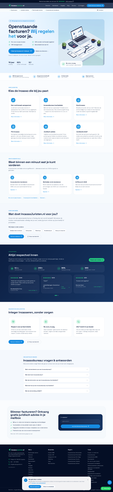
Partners (30, 474)
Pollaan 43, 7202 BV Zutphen (18, 459)
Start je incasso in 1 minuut (20, 51)
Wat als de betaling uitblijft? (33, 391)
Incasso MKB (51, 452)
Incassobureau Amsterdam (75, 452)
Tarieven (30, 457)
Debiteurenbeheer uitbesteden (95, 465)
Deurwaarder (91, 459)
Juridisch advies (24, 10)
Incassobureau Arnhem (74, 463)
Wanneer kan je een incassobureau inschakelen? (39, 385)
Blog (68, 5)
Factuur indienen (15, 236)
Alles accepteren (35, 486)
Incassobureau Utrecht (73, 459)
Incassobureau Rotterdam (74, 455)
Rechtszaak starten (37, 10)
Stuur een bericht (34, 236)
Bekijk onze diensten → (42, 51)
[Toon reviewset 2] (57, 295)
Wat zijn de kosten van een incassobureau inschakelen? (41, 380)
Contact (101, 10)
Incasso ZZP (51, 455)
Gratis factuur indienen (94, 5)
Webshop (50, 459)
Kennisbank (55, 5)
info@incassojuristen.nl (16, 464)
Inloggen (82, 5)
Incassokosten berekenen (52, 10)
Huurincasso (13, 10)
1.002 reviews (68, 1)
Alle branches (51, 463)
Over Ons (30, 470)
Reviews (74, 5)
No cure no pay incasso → (15, 197)
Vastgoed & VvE (52, 457)
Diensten (48, 5)
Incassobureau (91, 455)
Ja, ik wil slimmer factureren (79, 426)
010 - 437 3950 (15, 462)
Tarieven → (43, 197)
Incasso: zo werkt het (93, 452)
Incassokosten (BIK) (93, 457)
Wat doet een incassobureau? (34, 375)
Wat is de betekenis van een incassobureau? (38, 369)
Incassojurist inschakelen (94, 463)
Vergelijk (63, 5)
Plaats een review (95, 260)
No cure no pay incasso (94, 461)
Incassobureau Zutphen (74, 461)
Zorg (49, 461)
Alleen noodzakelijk (48, 486)
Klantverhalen (31, 461)
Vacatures (30, 472)
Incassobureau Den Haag (74, 457)
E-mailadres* (64, 417)
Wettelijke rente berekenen (94, 475)
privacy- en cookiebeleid (39, 483)
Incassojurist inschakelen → (31, 197)
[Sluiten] (88, 480)
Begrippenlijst (91, 471)
